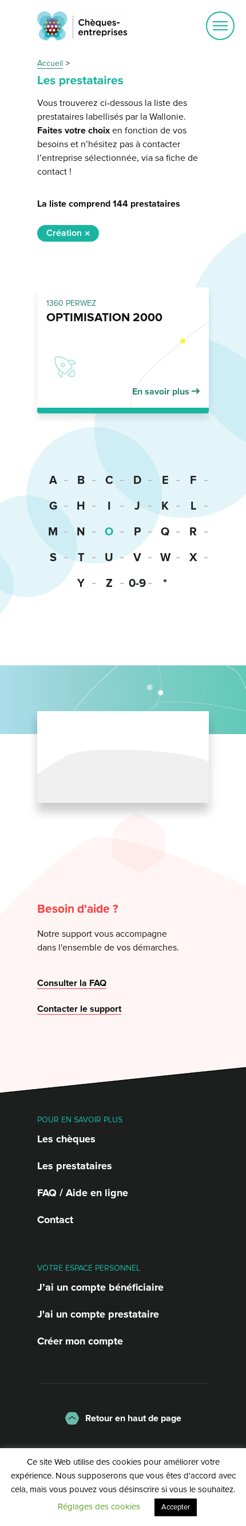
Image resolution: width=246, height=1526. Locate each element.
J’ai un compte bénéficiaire (100, 1287)
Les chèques (66, 1139)
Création (64, 233)
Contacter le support (79, 1009)
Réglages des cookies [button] (99, 1506)
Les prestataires (74, 1166)
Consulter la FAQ (71, 983)
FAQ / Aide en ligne (82, 1192)
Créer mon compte (80, 1341)
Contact (55, 1219)
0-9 (137, 583)
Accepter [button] (175, 1507)
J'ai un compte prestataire (98, 1314)
